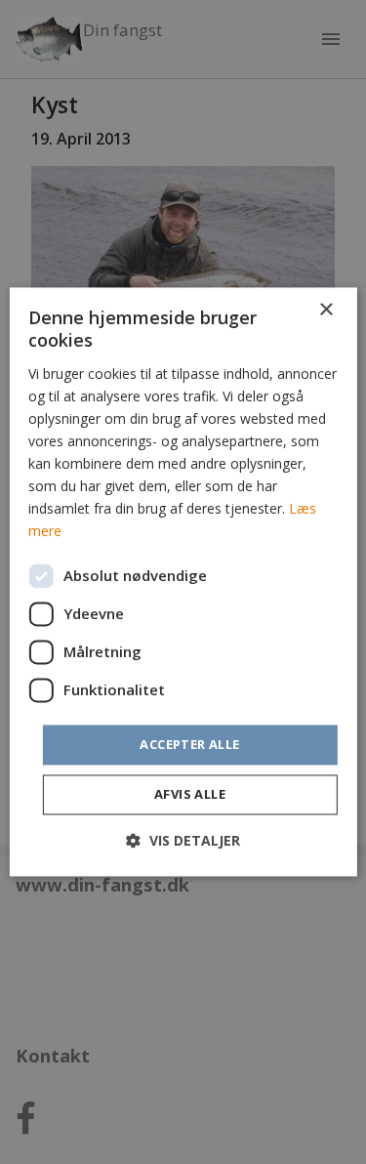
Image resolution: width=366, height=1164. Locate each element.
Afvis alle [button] (189, 795)
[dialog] (182, 581)
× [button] (325, 310)
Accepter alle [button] (189, 744)
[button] (183, 841)
